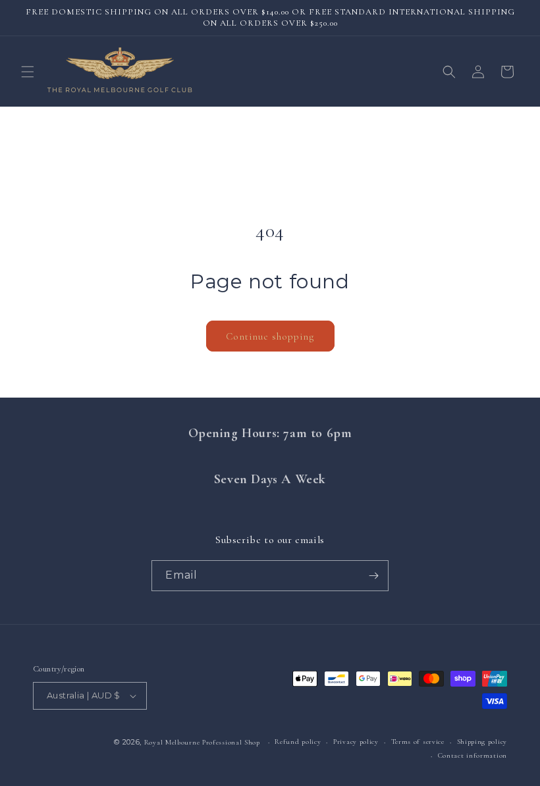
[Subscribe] (373, 575)
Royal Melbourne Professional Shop (202, 742)
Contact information (472, 755)
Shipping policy (482, 741)
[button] (27, 71)
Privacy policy (356, 741)
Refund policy (298, 741)
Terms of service (418, 741)
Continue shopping (270, 336)
